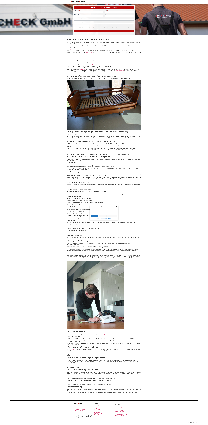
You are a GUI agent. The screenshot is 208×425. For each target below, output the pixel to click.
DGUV (95, 407)
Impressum (109, 218)
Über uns (104, 2)
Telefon (106, 14)
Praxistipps (126, 2)
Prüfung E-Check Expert (120, 415)
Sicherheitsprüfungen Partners (121, 413)
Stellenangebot (97, 409)
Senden (104, 31)
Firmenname (77, 10)
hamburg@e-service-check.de (81, 412)
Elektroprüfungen (120, 70)
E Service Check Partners (99, 414)
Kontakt (99, 2)
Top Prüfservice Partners (120, 409)
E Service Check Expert (99, 413)
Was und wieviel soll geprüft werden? (81, 22)
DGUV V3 (96, 408)
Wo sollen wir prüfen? (78, 18)
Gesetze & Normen (134, 2)
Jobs (95, 410)
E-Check (116, 406)
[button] (116, 206)
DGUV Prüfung (97, 405)
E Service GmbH (97, 412)
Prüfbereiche (119, 2)
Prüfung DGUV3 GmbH (119, 411)
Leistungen (111, 2)
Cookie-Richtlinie (100, 218)
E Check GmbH (97, 416)
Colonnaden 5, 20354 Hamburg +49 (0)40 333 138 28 (80, 409)
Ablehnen (103, 215)
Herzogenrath (70, 49)
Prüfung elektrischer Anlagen (121, 416)
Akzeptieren (94, 215)
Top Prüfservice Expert (119, 407)
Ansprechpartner (77, 14)
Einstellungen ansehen (112, 215)
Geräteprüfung (102, 334)
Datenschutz (105, 218)
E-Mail (106, 10)
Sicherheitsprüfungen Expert (121, 414)
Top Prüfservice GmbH (119, 410)
